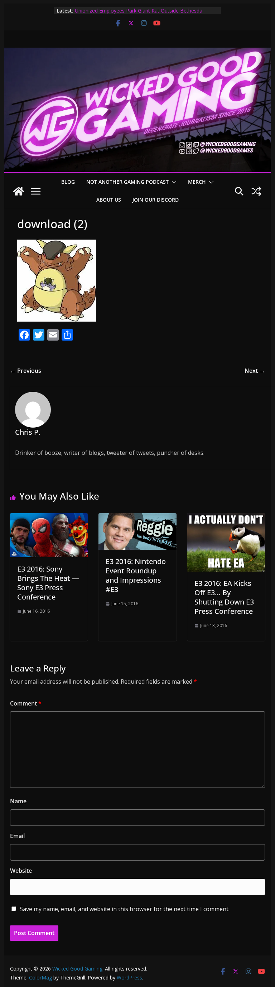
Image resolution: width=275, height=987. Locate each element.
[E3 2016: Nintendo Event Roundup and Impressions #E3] (137, 518)
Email (17, 836)
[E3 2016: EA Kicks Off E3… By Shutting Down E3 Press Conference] (226, 518)
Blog (68, 181)
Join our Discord (155, 199)
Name (18, 801)
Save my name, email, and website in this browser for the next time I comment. (125, 909)
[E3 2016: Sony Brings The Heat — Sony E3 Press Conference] (49, 518)
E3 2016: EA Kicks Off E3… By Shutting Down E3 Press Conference (224, 597)
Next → (255, 371)
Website (21, 871)
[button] (173, 182)
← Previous (25, 371)
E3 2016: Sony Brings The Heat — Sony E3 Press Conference (48, 583)
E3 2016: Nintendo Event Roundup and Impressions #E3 (136, 575)
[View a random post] (256, 191)
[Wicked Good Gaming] (137, 53)
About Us (108, 199)
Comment (26, 703)
